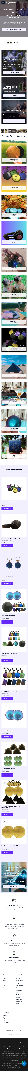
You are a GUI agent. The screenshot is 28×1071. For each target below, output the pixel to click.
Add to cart (7, 508)
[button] (2, 42)
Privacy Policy (17, 1048)
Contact (6, 1046)
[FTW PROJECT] (14, 2)
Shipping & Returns (14, 1046)
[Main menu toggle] (3, 2)
